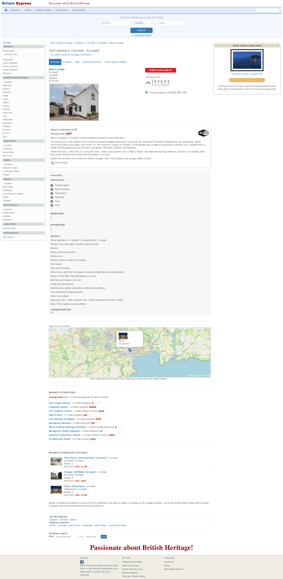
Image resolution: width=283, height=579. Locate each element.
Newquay (7, 126)
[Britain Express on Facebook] (82, 561)
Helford (6, 102)
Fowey (5, 96)
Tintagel (6, 175)
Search (141, 30)
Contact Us (169, 561)
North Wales (100, 525)
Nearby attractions (92, 62)
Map (77, 62)
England (79, 43)
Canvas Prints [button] (61, 10)
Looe (5, 116)
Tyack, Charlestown (74, 486)
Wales (73, 519)
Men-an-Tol (7, 156)
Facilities (67, 62)
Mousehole (7, 123)
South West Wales (118, 525)
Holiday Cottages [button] (43, 10)
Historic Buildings (10, 63)
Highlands (87, 525)
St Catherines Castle (59, 439)
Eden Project (55, 415)
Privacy (167, 565)
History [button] (28, 10)
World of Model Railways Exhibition (68, 427)
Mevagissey (8, 120)
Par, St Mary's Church (60, 411)
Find (51, 536)
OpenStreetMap (199, 376)
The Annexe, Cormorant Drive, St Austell (85, 458)
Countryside (8, 59)
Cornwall (90, 43)
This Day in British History (133, 576)
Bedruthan (7, 85)
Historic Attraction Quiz (132, 568)
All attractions (8, 51)
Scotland (64, 519)
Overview (55, 62)
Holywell (6, 109)
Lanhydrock (7, 220)
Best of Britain (79, 10)
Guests (139, 23)
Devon (53, 525)
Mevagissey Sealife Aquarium (64, 431)
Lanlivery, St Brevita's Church (64, 435)
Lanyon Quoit (8, 152)
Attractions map (10, 54)
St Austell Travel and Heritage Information (71, 55)
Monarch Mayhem (130, 572)
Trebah (6, 197)
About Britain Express (173, 568)
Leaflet (190, 376)
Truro (5, 137)
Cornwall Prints (9, 228)
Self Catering (8, 237)
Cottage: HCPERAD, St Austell (80, 472)
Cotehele (6, 216)
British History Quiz (130, 565)
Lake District (74, 525)
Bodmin (6, 89)
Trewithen (7, 200)
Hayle (5, 99)
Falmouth (7, 92)
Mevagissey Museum (60, 423)
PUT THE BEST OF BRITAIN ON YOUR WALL (247, 80)
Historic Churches (10, 66)
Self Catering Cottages (62, 43)
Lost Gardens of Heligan (62, 419)
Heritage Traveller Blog (132, 561)
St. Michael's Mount (11, 171)
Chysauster (7, 149)
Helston (6, 106)
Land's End (7, 113)
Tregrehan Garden (58, 407)
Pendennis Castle (10, 168)
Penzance (7, 130)
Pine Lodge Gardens (59, 403)
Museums (7, 73)
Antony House (8, 213)
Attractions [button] (15, 10)
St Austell (101, 43)
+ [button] (52, 330)
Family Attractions (10, 70)
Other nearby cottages (116, 62)
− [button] (52, 333)
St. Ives (6, 133)
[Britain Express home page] (24, 3)
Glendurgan (7, 190)
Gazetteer (8, 82)
